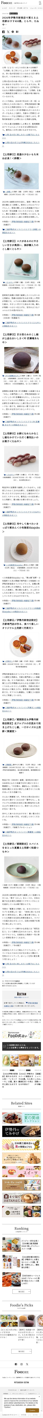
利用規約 (5, 1393)
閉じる (41, 1411)
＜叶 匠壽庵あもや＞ (12, 376)
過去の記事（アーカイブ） (27, 1390)
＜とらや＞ (9, 282)
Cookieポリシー (32, 1393)
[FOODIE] (17, 32)
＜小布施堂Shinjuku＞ (15, 565)
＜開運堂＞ (9, 764)
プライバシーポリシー (18, 1393)
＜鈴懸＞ (8, 192)
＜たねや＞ (10, 474)
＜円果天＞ (9, 661)
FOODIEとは (12, 1390)
